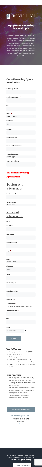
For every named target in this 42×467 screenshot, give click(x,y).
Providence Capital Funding (21, 460)
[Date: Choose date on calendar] (25, 330)
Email (21, 424)
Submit (13, 338)
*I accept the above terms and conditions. (20, 306)
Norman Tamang (19, 457)
